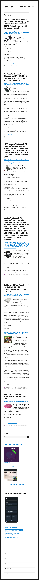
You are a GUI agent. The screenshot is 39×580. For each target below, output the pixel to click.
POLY (15, 388)
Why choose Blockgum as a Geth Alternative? (14, 528)
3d (4, 566)
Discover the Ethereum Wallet (11, 527)
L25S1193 (21, 276)
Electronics (11, 66)
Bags (21, 387)
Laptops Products (9, 134)
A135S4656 (9, 275)
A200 (23, 275)
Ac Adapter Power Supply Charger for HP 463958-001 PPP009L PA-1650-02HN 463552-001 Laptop (16, 84)
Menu (33, 6)
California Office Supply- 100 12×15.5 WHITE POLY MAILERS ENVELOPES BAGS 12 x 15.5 (16, 295)
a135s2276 (27, 274)
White (20, 388)
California (24, 387)
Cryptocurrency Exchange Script (13, 444)
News (5, 571)
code (5, 561)
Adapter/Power (6, 276)
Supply (21, 66)
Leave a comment (25, 388)
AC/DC (23, 65)
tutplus (5, 553)
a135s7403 (16, 275)
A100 (17, 274)
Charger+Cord (11, 276)
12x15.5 (18, 387)
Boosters (25, 65)
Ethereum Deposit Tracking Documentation (14, 534)
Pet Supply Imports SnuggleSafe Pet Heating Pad (15, 396)
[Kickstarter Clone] (16, 475)
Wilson (23, 66)
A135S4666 (13, 275)
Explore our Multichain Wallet (11, 526)
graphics (5, 558)
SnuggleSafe (25, 425)
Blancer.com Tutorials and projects (17, 6)
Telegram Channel (8, 544)
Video (5, 551)
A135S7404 (20, 275)
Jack (14, 66)
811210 (18, 65)
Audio (5, 563)
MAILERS (9, 388)
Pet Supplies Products (12, 422)
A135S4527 (5, 275)
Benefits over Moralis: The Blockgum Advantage (14, 530)
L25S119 (15, 276)
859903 (20, 65)
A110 (19, 274)
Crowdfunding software (17, 484)
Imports (21, 425)
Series (19, 66)
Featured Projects (7, 568)
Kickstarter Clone (17, 467)
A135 (21, 274)
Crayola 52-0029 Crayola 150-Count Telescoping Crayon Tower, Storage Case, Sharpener (16, 333)
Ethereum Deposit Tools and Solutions (12, 533)
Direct (8, 66)
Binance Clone (7, 462)
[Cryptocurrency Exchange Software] (16, 454)
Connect (5, 66)
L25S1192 (18, 276)
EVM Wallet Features (9, 531)
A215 (27, 275)
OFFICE (13, 388)
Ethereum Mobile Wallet (10, 536)
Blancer (6, 65)
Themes (5, 556)
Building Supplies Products (13, 63)
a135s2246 (23, 274)
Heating (18, 425)
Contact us (6, 573)
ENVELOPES (6, 388)
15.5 (19, 387)
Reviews (14, 65)
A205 (25, 275)
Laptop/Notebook (26, 276)
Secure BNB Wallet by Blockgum (11, 537)
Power (16, 66)
